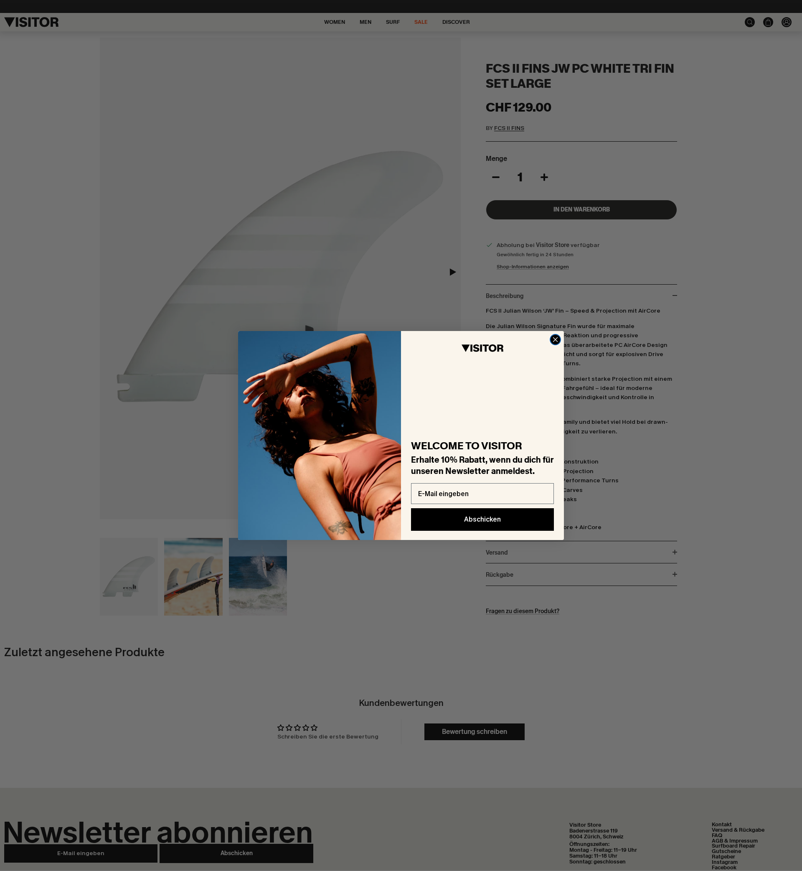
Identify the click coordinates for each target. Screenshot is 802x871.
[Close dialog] (555, 339)
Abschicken (482, 519)
